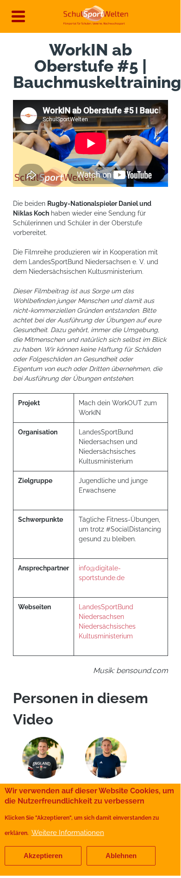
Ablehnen (121, 855)
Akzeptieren (43, 855)
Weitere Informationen (67, 832)
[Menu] (16, 14)
